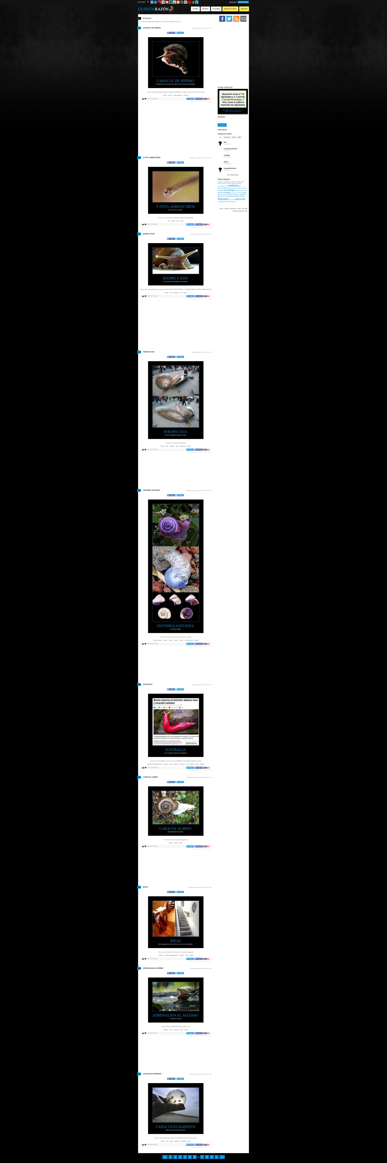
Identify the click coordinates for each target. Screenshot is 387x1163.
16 (139, 777)
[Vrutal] (167, 2)
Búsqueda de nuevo (175, 21)
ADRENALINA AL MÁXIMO (153, 968)
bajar (187, 955)
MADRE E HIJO (149, 234)
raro (171, 292)
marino (170, 95)
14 (139, 352)
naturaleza (236, 194)
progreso (233, 193)
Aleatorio (216, 9)
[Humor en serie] (174, 2)
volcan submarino (177, 95)
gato (239, 186)
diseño (244, 193)
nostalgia (226, 193)
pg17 (199, 28)
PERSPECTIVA (148, 352)
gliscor (200, 352)
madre (185, 292)
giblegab (199, 968)
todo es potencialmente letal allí (154, 764)
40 (139, 157)
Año (239, 137)
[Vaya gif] (185, 2)
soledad (233, 183)
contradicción (239, 190)
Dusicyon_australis (197, 490)
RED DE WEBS (141, 2)
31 (139, 234)
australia (202, 764)
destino (227, 201)
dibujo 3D (172, 446)
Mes (234, 137)
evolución (244, 188)
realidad (233, 185)
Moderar (244, 9)
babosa (192, 764)
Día (220, 137)
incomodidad (229, 194)
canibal (165, 764)
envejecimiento (240, 181)
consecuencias (232, 188)
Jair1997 (199, 157)
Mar (167, 1141)
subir (167, 446)
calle (177, 446)
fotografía (238, 183)
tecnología (229, 190)
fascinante (185, 95)
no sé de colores (188, 640)
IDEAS (145, 887)
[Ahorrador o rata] (193, 2)
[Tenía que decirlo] (189, 2)
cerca (177, 220)
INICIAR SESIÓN (243, 2)
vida (233, 199)
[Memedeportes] (152, 2)
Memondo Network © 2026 (240, 211)
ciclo (226, 186)
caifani (199, 684)
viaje (171, 1029)
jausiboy (199, 1074)
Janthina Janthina (158, 640)
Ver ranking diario (232, 175)
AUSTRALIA (147, 684)
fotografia (176, 292)
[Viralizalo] (196, 2)
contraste (242, 194)
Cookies (239, 208)
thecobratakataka (198, 777)
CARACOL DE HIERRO (152, 28)
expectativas (221, 186)
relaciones (220, 181)
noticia (196, 764)
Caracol (165, 640)
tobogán (182, 955)
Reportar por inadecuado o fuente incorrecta (201, 101)
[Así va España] (159, 2)
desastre (221, 190)
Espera (242, 196)
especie (196, 640)
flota (189, 1141)
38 (139, 28)
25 (139, 887)
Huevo (171, 1141)
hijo (181, 292)
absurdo (240, 199)
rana (182, 1029)
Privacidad (233, 208)
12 (139, 490)
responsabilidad (222, 188)
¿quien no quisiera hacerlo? (171, 955)
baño (245, 190)
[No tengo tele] (181, 2)
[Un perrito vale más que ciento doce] (233, 114)
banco (162, 446)
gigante (176, 764)
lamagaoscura (198, 887)
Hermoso (177, 1141)
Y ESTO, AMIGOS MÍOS (151, 157)
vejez (230, 199)
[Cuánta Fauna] (178, 2)
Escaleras (161, 955)
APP (246, 208)
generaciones (235, 196)
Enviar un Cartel (230, 9)
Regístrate (232, 2)
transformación (227, 183)
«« (165, 1157)
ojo (168, 220)
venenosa (182, 764)
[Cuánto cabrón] (163, 2)
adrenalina (176, 1029)
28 (139, 968)
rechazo (220, 183)
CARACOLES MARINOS (152, 1074)
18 (139, 684)
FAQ (243, 208)
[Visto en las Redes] (155, 2)
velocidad (166, 1029)
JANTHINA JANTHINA (151, 490)
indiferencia (221, 196)
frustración (227, 181)
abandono (232, 201)
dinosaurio (239, 193)
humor (239, 188)
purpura (181, 640)
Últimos (195, 9)
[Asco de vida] (148, 2)
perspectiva (182, 446)
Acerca (221, 208)
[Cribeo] (170, 2)
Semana (227, 137)
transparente (184, 1141)
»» (222, 1157)
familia (220, 193)
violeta (175, 640)
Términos (226, 208)
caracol (165, 95)
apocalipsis (228, 196)
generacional (221, 194)
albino (180, 842)
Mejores (205, 9)
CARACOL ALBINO (150, 777)
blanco (170, 842)
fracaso (223, 199)
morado (171, 640)
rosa (187, 764)
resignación (221, 201)
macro (182, 220)
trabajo (233, 181)
